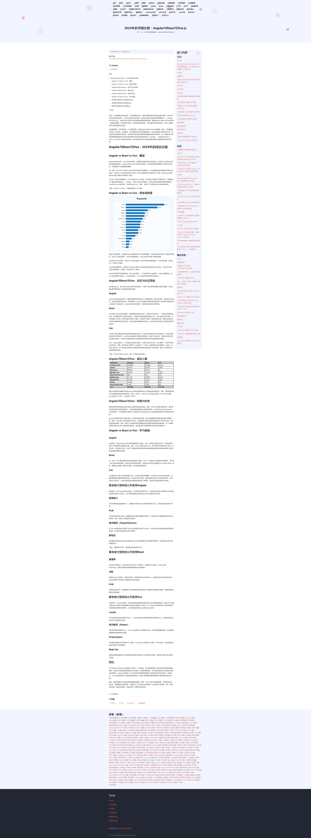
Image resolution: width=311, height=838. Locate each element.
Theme (178, 752)
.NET (159, 757)
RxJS (166, 750)
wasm (149, 733)
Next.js (130, 725)
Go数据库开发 (190, 760)
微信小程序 (112, 760)
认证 (142, 745)
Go (138, 718)
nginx (191, 752)
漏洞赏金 (131, 772)
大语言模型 (181, 3)
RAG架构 (177, 740)
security (135, 745)
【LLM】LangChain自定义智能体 (188, 229)
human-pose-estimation (168, 767)
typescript (179, 725)
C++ (176, 730)
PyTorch (145, 772)
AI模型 (115, 9)
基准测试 (138, 752)
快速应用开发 (181, 129)
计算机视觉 (157, 733)
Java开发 (182, 12)
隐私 (147, 745)
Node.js (178, 750)
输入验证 (150, 760)
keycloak (126, 755)
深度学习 (143, 723)
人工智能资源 (187, 775)
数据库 (152, 772)
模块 (110, 762)
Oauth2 (160, 752)
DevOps (132, 733)
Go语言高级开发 (161, 730)
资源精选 (112, 718)
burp (128, 770)
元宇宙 (121, 767)
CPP (126, 767)
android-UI (186, 780)
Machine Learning (146, 757)
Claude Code (119, 748)
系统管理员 (146, 780)
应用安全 (120, 757)
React (113, 703)
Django (135, 757)
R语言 (167, 762)
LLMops (153, 6)
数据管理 (145, 6)
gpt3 (142, 755)
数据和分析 (129, 12)
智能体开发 (180, 9)
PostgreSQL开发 (136, 762)
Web (138, 772)
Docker (127, 757)
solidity (154, 775)
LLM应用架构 (127, 6)
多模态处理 (161, 3)
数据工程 (176, 772)
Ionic (145, 767)
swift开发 (184, 772)
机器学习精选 (164, 780)
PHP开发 (180, 86)
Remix (195, 748)
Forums (111, 800)
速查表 (130, 777)
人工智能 (151, 718)
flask (118, 780)
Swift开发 (180, 89)
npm (142, 770)
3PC (161, 748)
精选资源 (167, 723)
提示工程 (148, 720)
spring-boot (155, 745)
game (167, 770)
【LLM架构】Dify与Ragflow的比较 (188, 202)
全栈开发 (180, 337)
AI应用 (121, 3)
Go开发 (179, 73)
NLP (129, 728)
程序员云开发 (113, 821)
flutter (197, 745)
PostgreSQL (113, 728)
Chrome (148, 748)
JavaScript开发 (151, 12)
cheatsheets (139, 777)
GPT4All (119, 750)
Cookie (175, 723)
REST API (180, 735)
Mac (195, 757)
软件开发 (172, 12)
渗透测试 (181, 757)
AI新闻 (136, 3)
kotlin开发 (121, 770)
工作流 (149, 755)
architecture (133, 765)
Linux (118, 730)
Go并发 (111, 745)
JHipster (131, 760)
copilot (187, 748)
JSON (125, 733)
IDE (125, 772)
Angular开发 (121, 735)
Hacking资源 (195, 777)
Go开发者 (166, 720)
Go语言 (130, 718)
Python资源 (122, 760)
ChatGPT (123, 9)
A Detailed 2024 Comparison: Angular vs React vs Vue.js (128, 59)
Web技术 (158, 723)
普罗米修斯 (143, 765)
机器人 (165, 738)
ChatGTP (157, 720)
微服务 (176, 733)
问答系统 (144, 750)
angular (131, 703)
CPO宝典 (112, 809)
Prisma (189, 730)
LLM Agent (192, 740)
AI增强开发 (160, 9)
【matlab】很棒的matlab (185, 278)
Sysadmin (136, 780)
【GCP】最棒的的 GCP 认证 (186, 115)
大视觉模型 (171, 3)
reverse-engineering (163, 772)
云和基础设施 (144, 15)
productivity (161, 765)
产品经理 (164, 725)
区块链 (181, 728)
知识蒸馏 (132, 775)
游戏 (161, 770)
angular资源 (121, 777)
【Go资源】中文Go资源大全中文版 (188, 112)
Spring (191, 755)
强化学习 (112, 780)
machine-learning (155, 738)
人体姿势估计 (153, 767)
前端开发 (114, 69)
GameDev (124, 738)
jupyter (159, 755)
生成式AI (151, 3)
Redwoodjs (149, 728)
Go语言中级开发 (160, 728)
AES (138, 760)
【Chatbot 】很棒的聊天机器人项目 (188, 334)
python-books (195, 770)
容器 (171, 775)
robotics (112, 775)
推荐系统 (194, 735)
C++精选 (178, 775)
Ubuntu (111, 750)
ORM (156, 760)
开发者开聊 (112, 813)
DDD (170, 777)
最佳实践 (160, 750)
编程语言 (139, 12)
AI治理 (137, 6)
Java (150, 723)
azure (119, 755)
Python (119, 723)
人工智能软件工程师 (176, 748)
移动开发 (116, 15)
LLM (143, 718)
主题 (172, 752)
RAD (179, 782)
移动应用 (127, 745)
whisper (182, 730)
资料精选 (189, 725)
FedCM (196, 733)
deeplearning (170, 782)
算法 (164, 733)
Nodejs (152, 740)
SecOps (179, 61)
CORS (131, 752)
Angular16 (157, 743)
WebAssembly (114, 738)
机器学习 (120, 720)
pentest (111, 772)
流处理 (139, 767)
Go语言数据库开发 (150, 752)
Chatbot (135, 770)
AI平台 (186, 6)
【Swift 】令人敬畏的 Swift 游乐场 (188, 297)
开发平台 (165, 15)
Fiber (162, 760)
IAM (117, 752)
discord (185, 762)
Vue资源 (119, 782)
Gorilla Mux (179, 760)
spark (132, 767)
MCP (182, 733)
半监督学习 (194, 762)
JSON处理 (193, 743)
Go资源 (145, 740)
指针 (121, 762)
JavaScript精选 (139, 782)
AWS (170, 730)
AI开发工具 (130, 748)
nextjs (111, 740)
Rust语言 (185, 765)
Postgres (170, 760)
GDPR (137, 743)
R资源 (164, 777)
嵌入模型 (152, 765)
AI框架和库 (194, 6)
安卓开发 (140, 775)
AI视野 (143, 3)
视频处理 (182, 767)
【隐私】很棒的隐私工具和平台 (187, 137)
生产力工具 (135, 755)
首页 (114, 3)
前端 (178, 765)
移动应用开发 (193, 750)
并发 (167, 752)
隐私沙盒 (189, 733)
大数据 (165, 757)
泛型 (115, 762)
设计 (124, 780)
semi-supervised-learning (117, 765)
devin (184, 740)
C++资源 (189, 757)
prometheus (176, 755)
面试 (166, 775)
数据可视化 (140, 733)
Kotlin (117, 740)
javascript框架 (119, 743)
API (178, 745)
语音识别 (112, 735)
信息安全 (190, 745)
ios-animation (121, 775)
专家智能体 (139, 748)
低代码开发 (157, 735)
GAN (184, 755)
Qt (174, 765)
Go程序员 (138, 720)
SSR (172, 750)
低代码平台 (125, 740)
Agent (119, 733)
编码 (169, 765)
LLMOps (138, 725)
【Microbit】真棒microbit (185, 312)
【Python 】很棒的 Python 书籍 (187, 330)
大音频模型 (191, 3)
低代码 (111, 752)
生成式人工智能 (146, 743)
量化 (186, 777)
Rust (169, 733)
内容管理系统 (176, 770)
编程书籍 (112, 777)
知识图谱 (167, 755)
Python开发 (162, 12)
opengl (118, 772)
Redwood (129, 743)
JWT (186, 743)
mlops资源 (156, 777)
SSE (166, 748)
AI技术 (128, 3)
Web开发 (191, 12)
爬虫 (160, 775)
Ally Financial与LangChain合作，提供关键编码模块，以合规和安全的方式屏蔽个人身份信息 (188, 66)
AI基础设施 (169, 6)
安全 (187, 728)
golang (111, 720)
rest (191, 772)
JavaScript (121, 725)
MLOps (161, 6)
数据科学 (142, 730)
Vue (122, 703)
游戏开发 (173, 738)
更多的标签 (112, 785)
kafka (187, 735)
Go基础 (111, 723)
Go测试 (166, 735)
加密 (142, 760)
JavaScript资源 (151, 782)
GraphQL (129, 730)
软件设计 (133, 15)
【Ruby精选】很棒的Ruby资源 (187, 119)
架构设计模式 (178, 777)
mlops (122, 728)
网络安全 (171, 745)
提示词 (189, 720)
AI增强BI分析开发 (134, 9)
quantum (149, 770)
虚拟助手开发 (117, 12)
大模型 (182, 720)
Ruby (183, 745)
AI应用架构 (116, 6)
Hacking (173, 757)
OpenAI (111, 730)
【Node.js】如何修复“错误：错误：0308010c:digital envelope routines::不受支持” (188, 234)
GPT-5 (111, 748)
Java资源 (155, 780)
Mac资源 (195, 780)
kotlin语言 (112, 770)
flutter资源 (128, 782)
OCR (156, 770)
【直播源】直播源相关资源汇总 (187, 150)
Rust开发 (180, 93)
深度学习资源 (176, 762)
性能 (129, 780)
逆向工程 (112, 757)
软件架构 (124, 15)
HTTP (127, 762)
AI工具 (178, 6)
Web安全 (191, 738)
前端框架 (142, 703)
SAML (180, 743)
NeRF (192, 765)
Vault (146, 762)
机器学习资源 (136, 740)
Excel (170, 740)
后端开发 (180, 76)
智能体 (183, 723)
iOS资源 (111, 782)
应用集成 (180, 133)
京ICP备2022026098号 (124, 828)
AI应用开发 (170, 9)
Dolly (185, 750)
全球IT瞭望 (112, 805)
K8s (151, 762)
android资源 (176, 780)
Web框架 (124, 752)
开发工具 (152, 750)
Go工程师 (129, 720)
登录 (110, 694)
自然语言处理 (172, 728)
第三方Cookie (138, 728)
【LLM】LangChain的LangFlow (187, 221)
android (191, 723)
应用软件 (155, 15)
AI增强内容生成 (148, 9)
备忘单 (196, 775)
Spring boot (159, 762)
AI (123, 730)
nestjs (147, 775)
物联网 (164, 745)
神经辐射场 (112, 767)
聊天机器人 (190, 9)
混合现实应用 (181, 126)
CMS (139, 738)
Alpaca (165, 743)
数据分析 (133, 738)
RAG (171, 725)
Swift (164, 740)
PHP (158, 740)
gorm (173, 735)
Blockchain (182, 738)
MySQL (185, 770)
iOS (136, 730)
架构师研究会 (113, 817)
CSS (145, 738)
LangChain (188, 718)
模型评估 (127, 750)
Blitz (110, 743)
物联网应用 (180, 122)
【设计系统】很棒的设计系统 (186, 102)
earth (185, 752)
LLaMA (149, 735)
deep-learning (192, 767)
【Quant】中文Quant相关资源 (187, 140)
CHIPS (156, 748)
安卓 (156, 725)
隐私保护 (112, 733)
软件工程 (112, 755)
